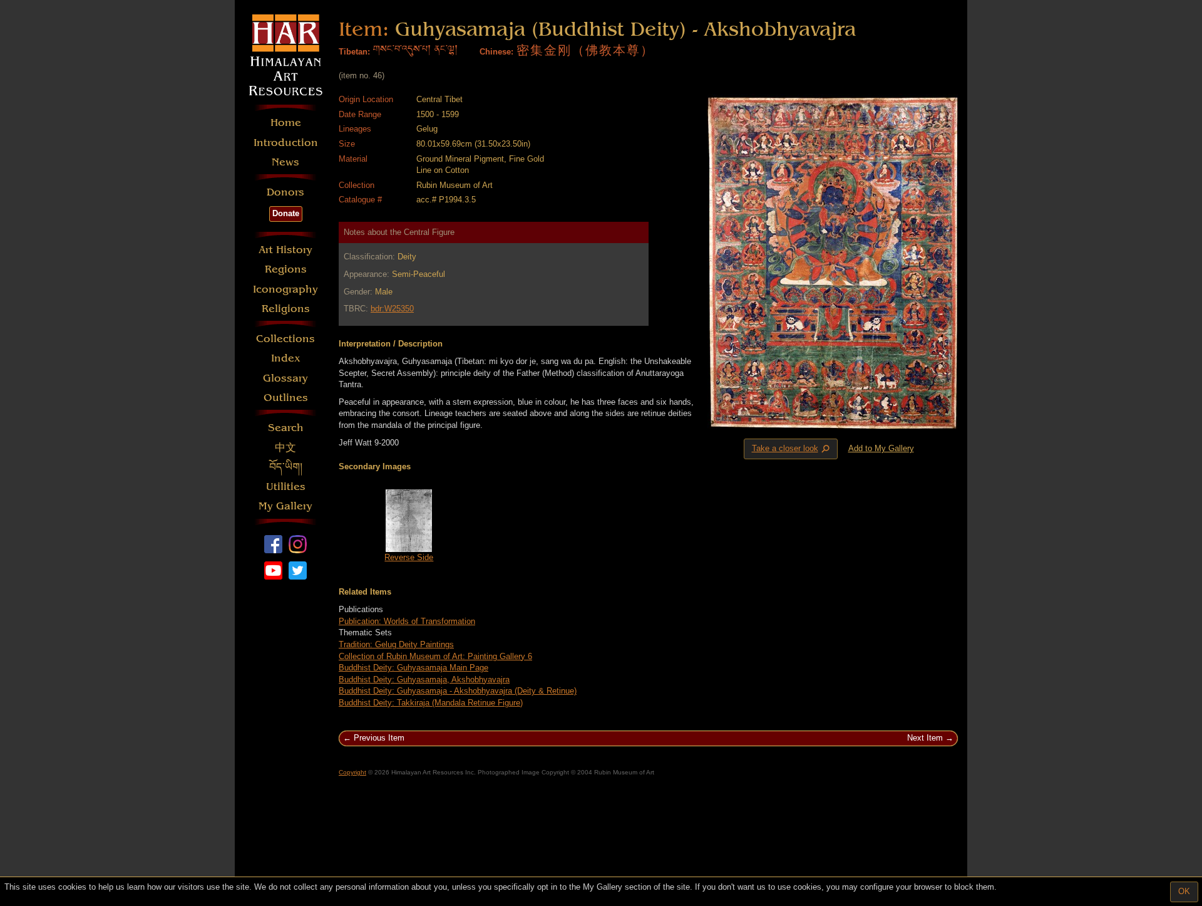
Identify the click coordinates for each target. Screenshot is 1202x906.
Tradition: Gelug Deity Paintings (396, 644)
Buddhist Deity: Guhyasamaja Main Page (413, 667)
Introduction (286, 142)
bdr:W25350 (392, 308)
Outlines (286, 398)
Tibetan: (354, 51)
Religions (286, 309)
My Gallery (285, 506)
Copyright (352, 772)
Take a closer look (792, 449)
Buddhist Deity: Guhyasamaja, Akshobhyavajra (424, 679)
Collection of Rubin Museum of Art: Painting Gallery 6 (435, 656)
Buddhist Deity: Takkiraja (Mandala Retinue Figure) (431, 702)
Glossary (285, 378)
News (285, 162)
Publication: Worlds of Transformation (407, 621)
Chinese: (496, 51)
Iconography (285, 289)
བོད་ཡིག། (285, 467)
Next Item (925, 737)
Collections (285, 339)
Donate (285, 213)
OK (1184, 891)
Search (286, 428)
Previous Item (379, 737)
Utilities (286, 486)
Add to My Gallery (881, 448)
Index (285, 358)
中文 (285, 448)
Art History (285, 250)
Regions (286, 269)
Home (285, 122)
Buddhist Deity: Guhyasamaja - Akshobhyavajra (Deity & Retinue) (458, 690)
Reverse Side (408, 557)
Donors (285, 192)
